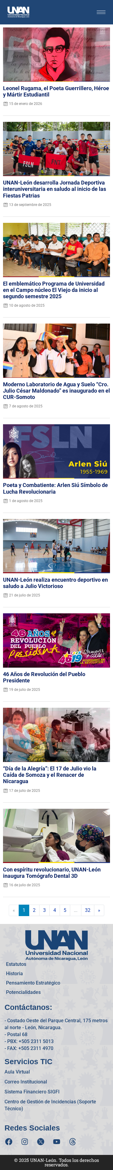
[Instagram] (24, 1141)
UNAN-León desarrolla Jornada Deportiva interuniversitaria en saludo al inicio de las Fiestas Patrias (54, 189)
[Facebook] (9, 1141)
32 (87, 910)
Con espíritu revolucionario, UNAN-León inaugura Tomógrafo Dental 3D (52, 873)
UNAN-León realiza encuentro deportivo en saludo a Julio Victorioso (55, 583)
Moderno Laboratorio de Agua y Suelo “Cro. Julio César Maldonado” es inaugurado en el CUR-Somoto (56, 390)
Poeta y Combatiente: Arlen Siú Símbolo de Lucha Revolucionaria (55, 488)
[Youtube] (56, 1141)
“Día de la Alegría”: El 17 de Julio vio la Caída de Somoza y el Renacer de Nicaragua (49, 775)
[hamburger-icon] (101, 12)
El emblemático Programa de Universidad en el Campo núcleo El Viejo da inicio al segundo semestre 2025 (54, 290)
